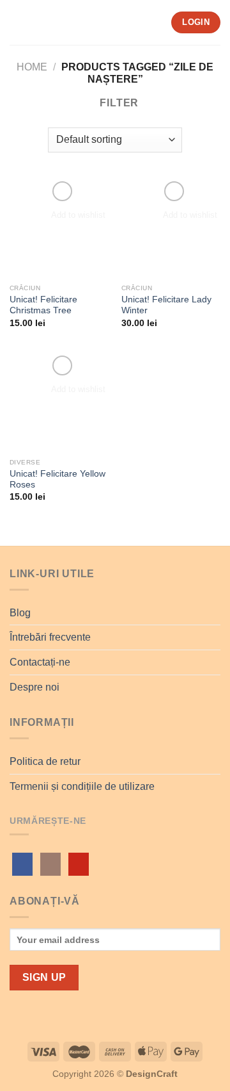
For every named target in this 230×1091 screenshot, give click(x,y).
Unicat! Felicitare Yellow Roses (57, 479)
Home (32, 67)
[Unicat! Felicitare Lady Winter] (170, 227)
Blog (20, 612)
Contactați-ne (40, 662)
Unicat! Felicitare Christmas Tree (43, 305)
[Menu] (17, 22)
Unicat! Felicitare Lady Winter (166, 305)
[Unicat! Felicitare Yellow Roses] (59, 402)
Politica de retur (45, 761)
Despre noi (34, 687)
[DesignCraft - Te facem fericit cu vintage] (98, 22)
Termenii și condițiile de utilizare (82, 786)
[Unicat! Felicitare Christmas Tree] (59, 227)
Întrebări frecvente (50, 637)
